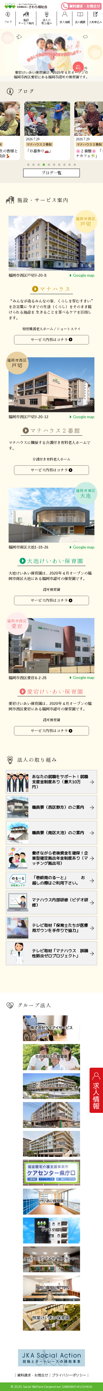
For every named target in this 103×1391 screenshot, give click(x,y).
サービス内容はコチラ (49, 340)
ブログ (8, 22)
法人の (46, 22)
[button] (28, 164)
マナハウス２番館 (55, 431)
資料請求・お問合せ (84, 6)
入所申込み (95, 22)
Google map (83, 275)
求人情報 (65, 22)
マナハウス (55, 289)
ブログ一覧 (51, 173)
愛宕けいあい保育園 (55, 691)
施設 (26, 22)
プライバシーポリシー (69, 1375)
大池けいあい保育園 (55, 561)
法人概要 (80, 22)
